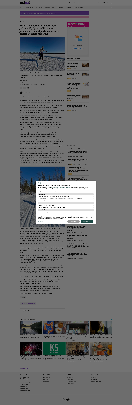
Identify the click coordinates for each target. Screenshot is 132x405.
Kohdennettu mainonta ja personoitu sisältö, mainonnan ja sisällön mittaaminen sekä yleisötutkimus (60, 198)
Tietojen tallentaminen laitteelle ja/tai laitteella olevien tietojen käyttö (53, 196)
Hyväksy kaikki (87, 221)
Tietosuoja (40, 221)
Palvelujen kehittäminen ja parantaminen (47, 200)
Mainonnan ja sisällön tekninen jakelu (46, 214)
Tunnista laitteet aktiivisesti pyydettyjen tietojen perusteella (51, 207)
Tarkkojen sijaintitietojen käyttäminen (46, 205)
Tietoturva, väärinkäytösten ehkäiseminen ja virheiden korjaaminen (53, 212)
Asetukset (73, 221)
